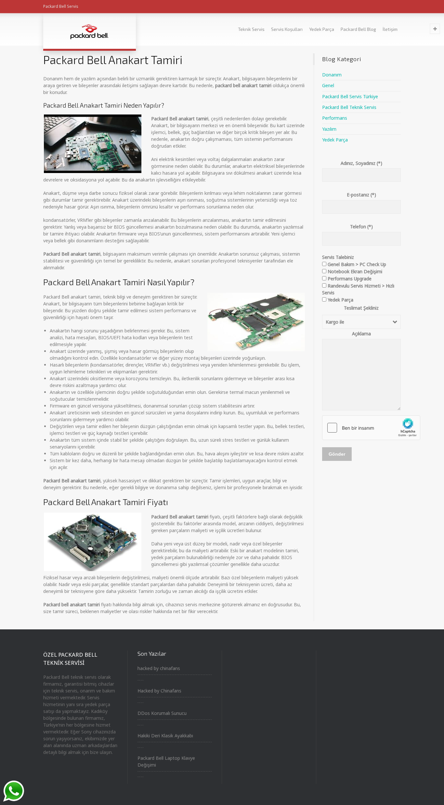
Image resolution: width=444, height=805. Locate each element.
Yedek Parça (321, 29)
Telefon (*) (361, 226)
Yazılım (329, 129)
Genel (328, 85)
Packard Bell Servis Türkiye (350, 96)
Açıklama (361, 333)
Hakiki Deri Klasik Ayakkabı (165, 735)
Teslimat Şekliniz (361, 308)
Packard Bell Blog (358, 29)
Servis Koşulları (287, 29)
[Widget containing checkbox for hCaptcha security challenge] (371, 427)
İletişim (390, 29)
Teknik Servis (251, 29)
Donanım (332, 75)
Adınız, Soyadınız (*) (361, 163)
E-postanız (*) (361, 195)
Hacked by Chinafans (159, 691)
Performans (334, 118)
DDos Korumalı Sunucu (162, 713)
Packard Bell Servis (60, 6)
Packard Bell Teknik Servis (349, 107)
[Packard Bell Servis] (89, 31)
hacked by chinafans (158, 668)
